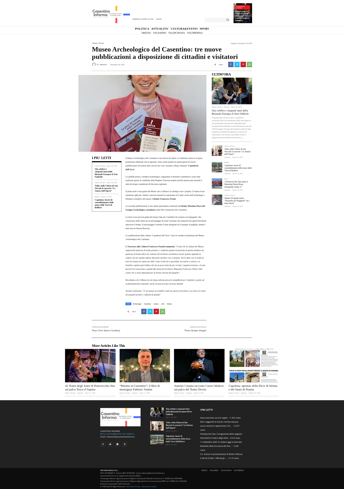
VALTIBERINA (239, 470)
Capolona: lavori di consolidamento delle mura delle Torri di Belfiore (238, 168)
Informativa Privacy (133, 486)
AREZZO (204, 470)
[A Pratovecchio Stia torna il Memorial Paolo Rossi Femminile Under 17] (217, 183)
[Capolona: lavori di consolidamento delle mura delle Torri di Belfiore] (217, 167)
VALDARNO (214, 470)
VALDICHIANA (226, 470)
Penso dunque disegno (195, 330)
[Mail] (110, 444)
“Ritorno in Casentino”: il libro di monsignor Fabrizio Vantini (140, 387)
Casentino (147, 304)
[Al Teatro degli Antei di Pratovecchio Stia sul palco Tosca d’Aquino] (90, 365)
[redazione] (94, 64)
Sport (226, 179)
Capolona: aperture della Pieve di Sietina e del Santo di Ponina (253, 387)
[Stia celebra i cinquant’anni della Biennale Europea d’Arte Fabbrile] (232, 91)
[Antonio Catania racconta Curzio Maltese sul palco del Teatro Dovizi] (199, 365)
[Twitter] (237, 64)
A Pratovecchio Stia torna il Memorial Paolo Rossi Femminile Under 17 (236, 184)
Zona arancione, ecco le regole (213, 417)
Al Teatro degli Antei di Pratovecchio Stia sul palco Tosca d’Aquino (90, 387)
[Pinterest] (243, 64)
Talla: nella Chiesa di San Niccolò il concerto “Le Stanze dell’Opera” (106, 188)
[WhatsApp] (249, 64)
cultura (156, 304)
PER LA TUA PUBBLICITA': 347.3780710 (117, 434)
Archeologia (137, 304)
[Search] (227, 20)
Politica (97, 196)
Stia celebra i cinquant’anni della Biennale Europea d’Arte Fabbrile (242, 16)
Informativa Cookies (149, 486)
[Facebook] (231, 64)
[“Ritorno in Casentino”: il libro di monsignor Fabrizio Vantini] (145, 365)
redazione (103, 64)
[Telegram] (117, 444)
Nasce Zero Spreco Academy (106, 330)
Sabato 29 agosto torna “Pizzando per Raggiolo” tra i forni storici (236, 200)
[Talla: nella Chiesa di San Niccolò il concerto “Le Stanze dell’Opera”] (217, 150)
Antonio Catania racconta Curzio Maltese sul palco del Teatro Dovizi (199, 387)
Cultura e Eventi (240, 7)
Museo (169, 304)
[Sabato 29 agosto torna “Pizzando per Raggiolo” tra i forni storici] (217, 200)
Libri (162, 304)
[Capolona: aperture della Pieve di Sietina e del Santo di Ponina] (254, 365)
